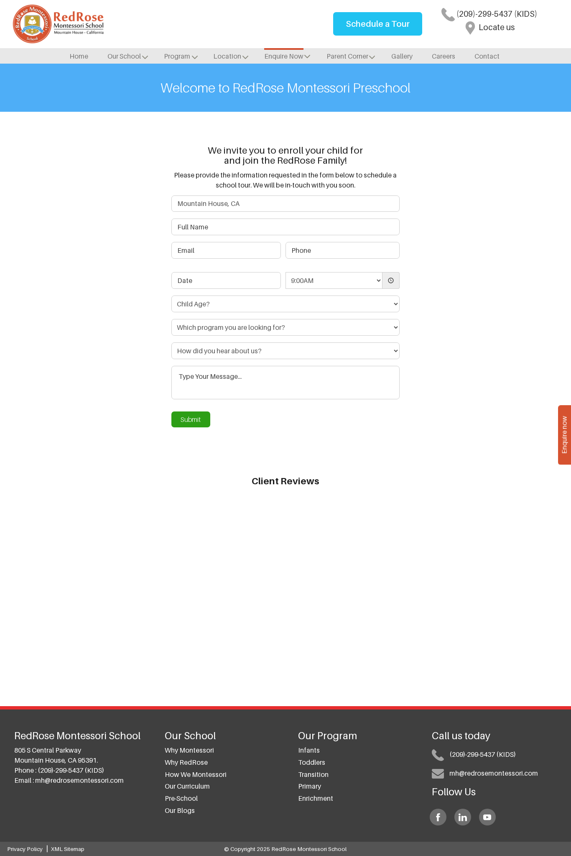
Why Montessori (189, 750)
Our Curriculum (187, 786)
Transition (313, 774)
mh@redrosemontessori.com (79, 780)
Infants (309, 750)
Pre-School (181, 798)
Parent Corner (347, 56)
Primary (309, 786)
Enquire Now (283, 56)
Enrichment (315, 798)
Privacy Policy (25, 849)
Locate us (496, 27)
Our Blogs (180, 810)
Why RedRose (186, 762)
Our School (124, 56)
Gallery (402, 56)
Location (227, 56)
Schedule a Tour (378, 24)
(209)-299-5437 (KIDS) (496, 13)
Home (78, 56)
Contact (487, 56)
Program (177, 56)
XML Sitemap (67, 849)
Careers (443, 56)
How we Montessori (196, 774)
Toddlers (311, 762)
